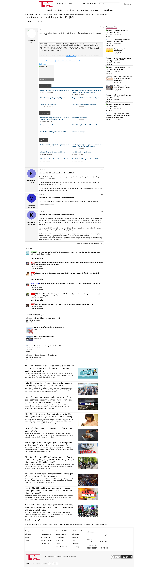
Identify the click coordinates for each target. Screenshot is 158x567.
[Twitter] (53, 563)
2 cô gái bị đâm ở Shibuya (48, 105)
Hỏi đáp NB (75, 537)
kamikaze (76, 94)
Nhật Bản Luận (108, 10)
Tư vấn (91, 541)
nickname (44, 92)
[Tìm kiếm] (120, 3)
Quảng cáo (103, 541)
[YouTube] (57, 563)
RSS (27, 563)
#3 (102, 194)
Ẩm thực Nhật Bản (62, 531)
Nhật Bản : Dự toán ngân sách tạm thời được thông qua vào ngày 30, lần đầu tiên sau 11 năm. (63, 304)
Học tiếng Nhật (60, 537)
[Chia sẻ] (98, 30)
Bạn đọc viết (75, 543)
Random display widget (35, 314)
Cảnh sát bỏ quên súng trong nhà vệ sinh (84, 105)
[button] (64, 10)
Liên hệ (27, 540)
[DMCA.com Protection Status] (121, 557)
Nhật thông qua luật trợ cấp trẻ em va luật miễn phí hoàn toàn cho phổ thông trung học (86, 91)
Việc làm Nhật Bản (46, 540)
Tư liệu (27, 537)
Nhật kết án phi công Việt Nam (81, 152)
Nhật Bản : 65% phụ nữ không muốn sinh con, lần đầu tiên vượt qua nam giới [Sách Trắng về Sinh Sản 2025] (65, 274)
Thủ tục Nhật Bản (46, 537)
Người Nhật (59, 540)
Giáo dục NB (75, 534)
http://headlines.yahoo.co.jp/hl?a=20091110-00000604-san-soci (59, 61)
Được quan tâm (111, 27)
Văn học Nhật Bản (61, 534)
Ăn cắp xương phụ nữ (46, 125)
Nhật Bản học (83, 10)
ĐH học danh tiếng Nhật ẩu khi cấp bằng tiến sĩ (54, 90)
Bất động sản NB (77, 531)
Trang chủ (48, 10)
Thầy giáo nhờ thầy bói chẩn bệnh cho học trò (85, 98)
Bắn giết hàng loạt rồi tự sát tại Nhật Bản (52, 98)
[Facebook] (49, 563)
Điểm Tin (71, 10)
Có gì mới (95, 10)
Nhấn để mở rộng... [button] (71, 56)
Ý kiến (73, 540)
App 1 (93, 535)
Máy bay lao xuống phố (79, 132)
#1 (102, 30)
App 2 (105, 535)
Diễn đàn (59, 10)
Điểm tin (29, 248)
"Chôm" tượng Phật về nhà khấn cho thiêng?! (85, 125)
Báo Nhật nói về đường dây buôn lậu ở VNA (53, 132)
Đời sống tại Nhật (46, 534)
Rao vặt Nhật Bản (61, 547)
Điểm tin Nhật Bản (37, 258)
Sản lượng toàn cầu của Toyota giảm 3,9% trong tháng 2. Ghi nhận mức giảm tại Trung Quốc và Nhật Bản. (65, 284)
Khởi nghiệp (75, 547)
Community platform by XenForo (60, 556)
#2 (102, 170)
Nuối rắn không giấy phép (80, 118)
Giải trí (58, 543)
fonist (75, 127)
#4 (102, 211)
